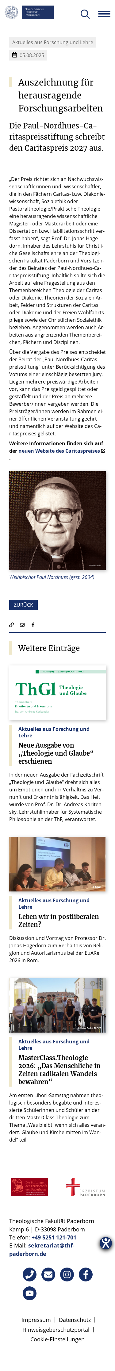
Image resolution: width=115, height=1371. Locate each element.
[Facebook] (86, 1274)
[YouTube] (29, 1293)
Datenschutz (75, 1319)
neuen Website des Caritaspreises (59, 450)
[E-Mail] (48, 1274)
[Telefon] (29, 1274)
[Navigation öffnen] (106, 14)
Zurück (23, 605)
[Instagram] (67, 1274)
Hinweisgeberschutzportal (56, 1329)
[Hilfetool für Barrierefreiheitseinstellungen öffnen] (106, 1243)
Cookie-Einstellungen (57, 1339)
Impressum (36, 1319)
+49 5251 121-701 (54, 1237)
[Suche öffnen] (85, 14)
